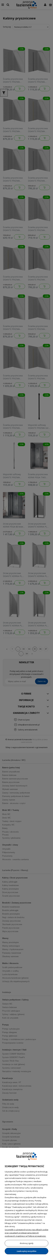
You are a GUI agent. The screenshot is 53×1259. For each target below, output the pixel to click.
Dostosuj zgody (26, 1243)
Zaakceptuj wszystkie (26, 1251)
